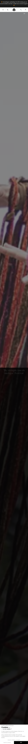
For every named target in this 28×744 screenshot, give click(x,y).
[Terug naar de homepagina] (14, 10)
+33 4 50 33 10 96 (21, 9)
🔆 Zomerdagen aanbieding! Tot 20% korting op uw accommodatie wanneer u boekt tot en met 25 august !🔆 (14, 3)
